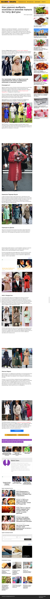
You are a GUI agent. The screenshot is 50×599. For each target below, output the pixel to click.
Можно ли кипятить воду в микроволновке (27, 571)
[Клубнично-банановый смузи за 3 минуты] (41, 113)
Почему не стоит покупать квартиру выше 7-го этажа (40, 37)
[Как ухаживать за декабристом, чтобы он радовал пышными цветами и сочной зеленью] (41, 42)
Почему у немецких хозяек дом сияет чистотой (40, 60)
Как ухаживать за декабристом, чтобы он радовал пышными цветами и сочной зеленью (41, 49)
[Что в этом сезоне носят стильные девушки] (17, 579)
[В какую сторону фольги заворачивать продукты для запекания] (41, 101)
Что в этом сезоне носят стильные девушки (16, 586)
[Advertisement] (17, 43)
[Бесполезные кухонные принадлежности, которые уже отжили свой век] (41, 78)
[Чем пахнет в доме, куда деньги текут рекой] (41, 10)
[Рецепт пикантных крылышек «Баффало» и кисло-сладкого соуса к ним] (41, 66)
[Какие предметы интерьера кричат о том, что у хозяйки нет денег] (41, 89)
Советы (43, 1)
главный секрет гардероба (22, 50)
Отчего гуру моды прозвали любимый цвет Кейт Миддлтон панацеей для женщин (24, 519)
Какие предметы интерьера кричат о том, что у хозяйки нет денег (41, 95)
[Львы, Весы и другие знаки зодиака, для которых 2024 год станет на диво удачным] (8, 509)
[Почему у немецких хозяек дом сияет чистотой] (41, 55)
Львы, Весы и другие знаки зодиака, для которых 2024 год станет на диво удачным (23, 510)
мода (4, 441)
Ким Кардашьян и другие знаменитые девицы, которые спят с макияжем (23, 493)
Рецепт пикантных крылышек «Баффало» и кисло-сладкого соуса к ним (41, 71)
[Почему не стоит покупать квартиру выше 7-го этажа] (41, 32)
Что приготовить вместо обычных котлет (40, 26)
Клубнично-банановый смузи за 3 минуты (41, 118)
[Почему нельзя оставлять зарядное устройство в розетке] (17, 565)
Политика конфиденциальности (8, 596)
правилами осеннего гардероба (24, 422)
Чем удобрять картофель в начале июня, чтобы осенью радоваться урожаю (5, 588)
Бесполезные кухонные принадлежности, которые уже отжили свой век (40, 83)
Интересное (30, 1)
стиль (21, 441)
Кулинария (37, 1)
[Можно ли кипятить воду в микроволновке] (27, 565)
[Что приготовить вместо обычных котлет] (41, 21)
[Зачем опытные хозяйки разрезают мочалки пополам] (6, 565)
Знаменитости (22, 1)
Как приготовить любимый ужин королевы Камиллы (27, 587)
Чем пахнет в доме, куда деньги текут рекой (40, 15)
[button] (48, 2)
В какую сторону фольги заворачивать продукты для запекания (41, 107)
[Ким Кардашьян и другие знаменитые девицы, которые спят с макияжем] (8, 493)
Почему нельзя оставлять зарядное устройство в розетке (16, 572)
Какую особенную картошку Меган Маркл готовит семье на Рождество (23, 502)
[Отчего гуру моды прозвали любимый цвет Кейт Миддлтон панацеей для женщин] (8, 518)
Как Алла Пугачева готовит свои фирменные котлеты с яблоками (23, 527)
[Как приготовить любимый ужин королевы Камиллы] (27, 579)
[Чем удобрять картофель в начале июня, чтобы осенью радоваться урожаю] (6, 579)
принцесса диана (10, 441)
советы (17, 441)
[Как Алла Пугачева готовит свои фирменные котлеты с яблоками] (8, 527)
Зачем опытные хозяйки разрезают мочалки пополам (6, 572)
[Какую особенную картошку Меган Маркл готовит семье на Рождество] (8, 501)
